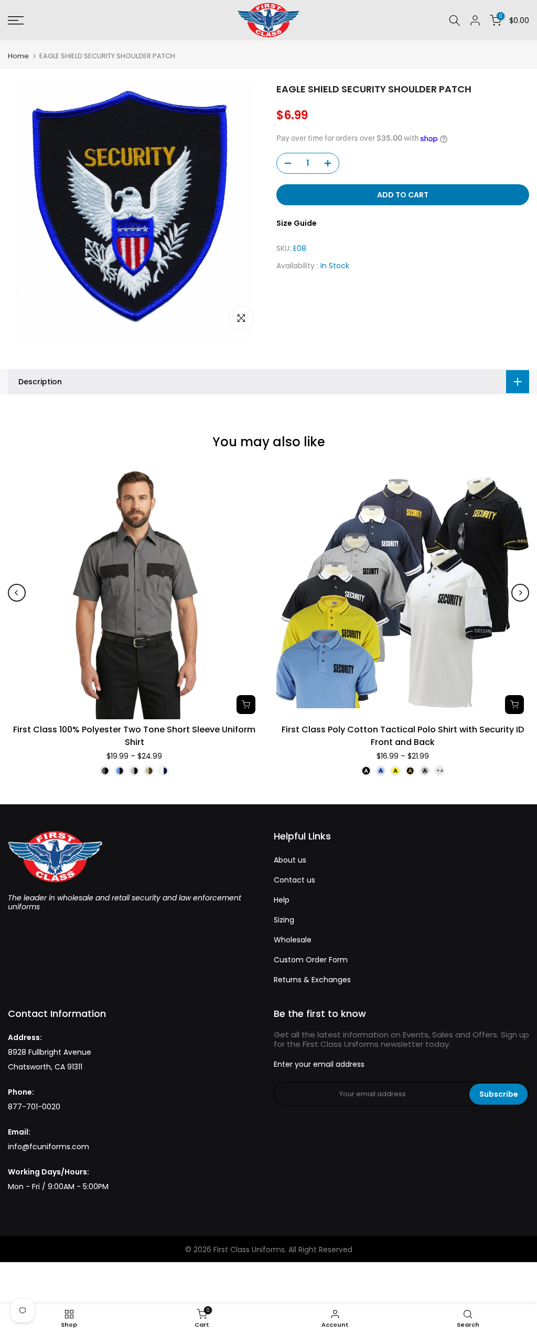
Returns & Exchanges (312, 979)
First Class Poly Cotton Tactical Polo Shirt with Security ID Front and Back (403, 735)
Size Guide (296, 223)
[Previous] (17, 593)
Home (18, 56)
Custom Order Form (311, 959)
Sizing (284, 920)
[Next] (520, 593)
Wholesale (293, 940)
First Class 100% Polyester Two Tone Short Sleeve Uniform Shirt (134, 735)
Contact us (294, 880)
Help (281, 900)
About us (290, 860)
